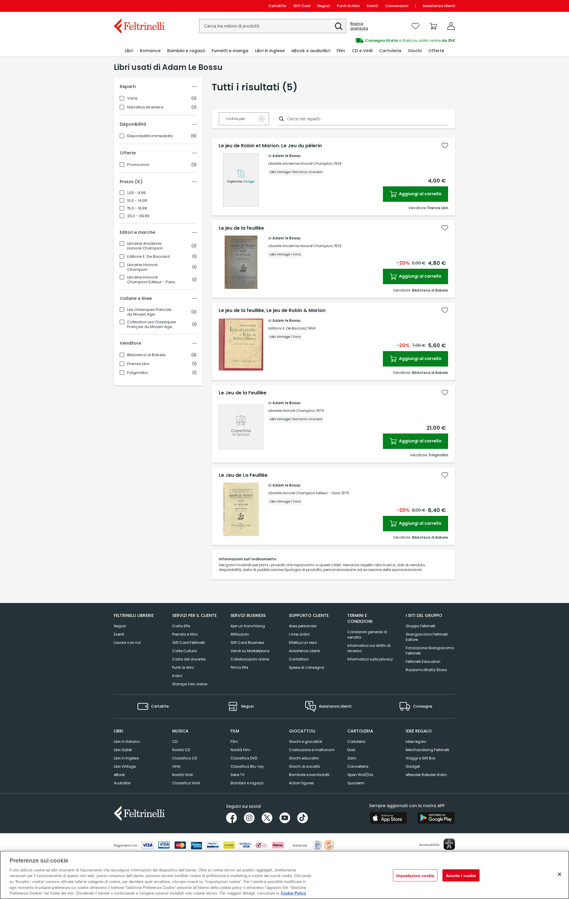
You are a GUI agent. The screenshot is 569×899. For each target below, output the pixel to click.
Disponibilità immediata (150, 136)
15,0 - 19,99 (137, 208)
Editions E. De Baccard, (287, 328)
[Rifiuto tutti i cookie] (559, 874)
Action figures (301, 783)
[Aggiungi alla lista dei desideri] (445, 145)
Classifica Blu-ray (247, 766)
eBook (119, 774)
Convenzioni (396, 5)
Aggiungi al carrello (420, 194)
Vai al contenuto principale (138, 6)
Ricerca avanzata (359, 26)
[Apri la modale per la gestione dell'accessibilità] (449, 844)
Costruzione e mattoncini (312, 749)
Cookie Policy (293, 893)
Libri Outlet (123, 749)
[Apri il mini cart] (433, 26)
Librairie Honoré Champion (142, 267)
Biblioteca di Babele (146, 355)
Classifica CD (184, 758)
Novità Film (240, 749)
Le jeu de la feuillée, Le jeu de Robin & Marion (272, 310)
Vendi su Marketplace (250, 650)
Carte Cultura (184, 650)
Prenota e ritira (185, 634)
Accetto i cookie (461, 875)
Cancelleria (357, 766)
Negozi (323, 5)
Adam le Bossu (286, 155)
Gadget (413, 766)
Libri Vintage (125, 766)
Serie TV (237, 774)
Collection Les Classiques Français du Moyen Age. (151, 324)
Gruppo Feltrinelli (420, 625)
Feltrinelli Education (423, 661)
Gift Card (301, 5)
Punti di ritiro (348, 5)
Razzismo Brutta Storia (426, 669)
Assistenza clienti (439, 5)
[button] (338, 26)
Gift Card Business (247, 642)
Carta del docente (188, 659)
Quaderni (355, 783)
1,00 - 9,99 (136, 193)
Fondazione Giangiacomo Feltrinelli (430, 650)
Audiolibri (122, 783)
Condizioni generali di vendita (367, 634)
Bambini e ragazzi (247, 783)
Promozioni (138, 164)
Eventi (372, 5)
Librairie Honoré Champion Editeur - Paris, (304, 492)
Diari (351, 749)
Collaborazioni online (250, 659)
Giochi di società (304, 766)
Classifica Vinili (186, 783)
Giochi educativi (304, 758)
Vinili (176, 766)
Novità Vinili (182, 774)
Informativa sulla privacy (370, 659)
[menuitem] (129, 51)
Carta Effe (181, 625)
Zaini (351, 758)
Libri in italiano (127, 741)
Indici (177, 675)
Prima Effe (239, 667)
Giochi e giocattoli (305, 741)
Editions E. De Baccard (148, 256)
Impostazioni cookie (415, 875)
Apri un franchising (248, 625)
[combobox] (272, 26)
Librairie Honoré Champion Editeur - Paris (151, 279)
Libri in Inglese (126, 758)
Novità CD (181, 749)
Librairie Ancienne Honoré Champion (145, 246)
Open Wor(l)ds (360, 774)
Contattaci (299, 659)
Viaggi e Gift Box (420, 758)
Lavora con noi (127, 642)
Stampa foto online (189, 684)
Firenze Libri (138, 363)
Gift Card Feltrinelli (188, 642)
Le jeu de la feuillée (241, 228)
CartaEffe (277, 5)
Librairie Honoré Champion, (291, 410)
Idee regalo (416, 741)
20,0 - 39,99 (138, 216)
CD (175, 741)
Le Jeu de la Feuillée (242, 393)
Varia (132, 98)
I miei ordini (299, 634)
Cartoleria (356, 741)
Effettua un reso (303, 642)
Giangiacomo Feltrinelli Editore (427, 637)
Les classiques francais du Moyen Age (149, 312)
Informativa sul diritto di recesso (369, 648)
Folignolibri (137, 372)
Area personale (302, 625)
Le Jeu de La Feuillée (243, 475)
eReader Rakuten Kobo (426, 774)
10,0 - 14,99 (137, 200)
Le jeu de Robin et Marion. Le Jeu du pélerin (270, 146)
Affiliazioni (240, 634)
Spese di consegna (306, 667)
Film (234, 741)
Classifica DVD (244, 758)
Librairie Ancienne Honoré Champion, (300, 163)
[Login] (451, 26)
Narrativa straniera (145, 107)
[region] (284, 875)
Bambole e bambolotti (309, 774)
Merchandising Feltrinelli (427, 749)
